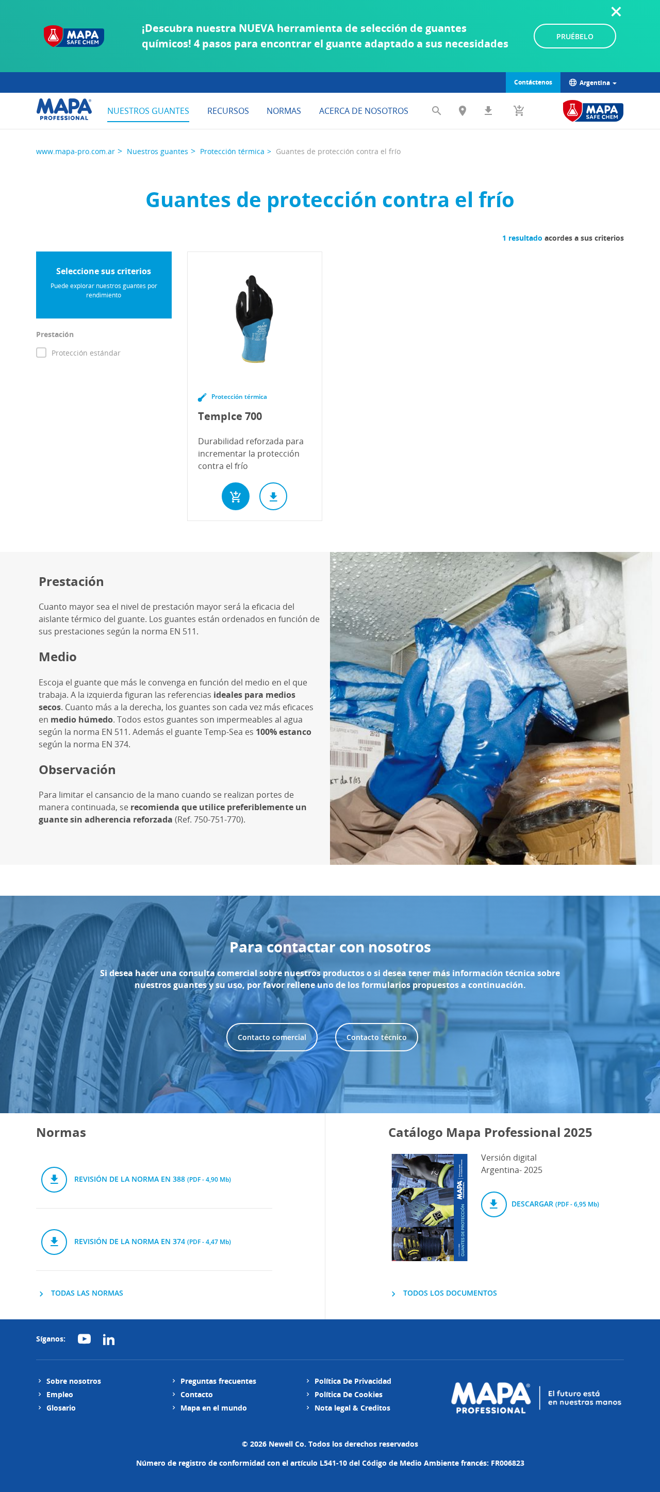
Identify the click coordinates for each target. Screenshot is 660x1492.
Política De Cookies (349, 1394)
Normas (284, 110)
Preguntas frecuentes (218, 1381)
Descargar (554, 1204)
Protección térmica (232, 151)
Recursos (228, 110)
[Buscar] (437, 110)
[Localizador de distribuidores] (462, 110)
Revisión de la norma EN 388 (151, 1179)
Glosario (61, 1408)
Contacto (196, 1394)
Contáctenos (533, 82)
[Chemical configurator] (593, 110)
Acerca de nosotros (363, 110)
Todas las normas (86, 1293)
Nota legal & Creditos (352, 1408)
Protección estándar (86, 353)
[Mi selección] (519, 110)
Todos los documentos (449, 1293)
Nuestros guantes (148, 110)
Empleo (59, 1394)
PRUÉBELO (574, 36)
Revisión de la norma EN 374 (151, 1241)
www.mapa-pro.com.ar (75, 151)
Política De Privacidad (353, 1381)
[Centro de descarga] (488, 110)
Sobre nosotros (73, 1381)
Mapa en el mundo (213, 1408)
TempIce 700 (230, 416)
